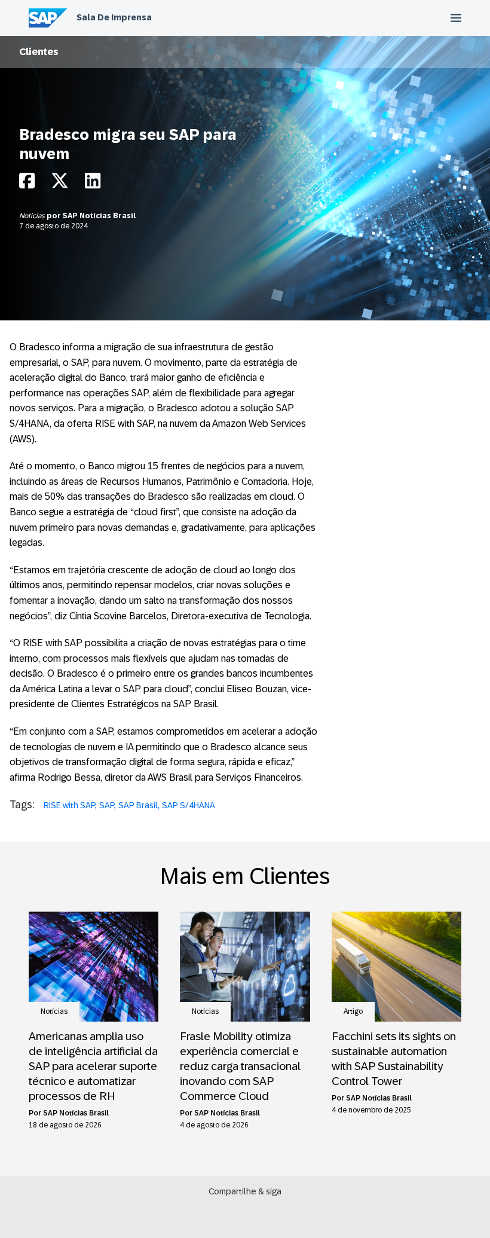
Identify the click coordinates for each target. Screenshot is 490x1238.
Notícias (33, 216)
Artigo (353, 1011)
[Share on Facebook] (27, 184)
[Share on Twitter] (60, 184)
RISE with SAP (69, 805)
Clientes (39, 52)
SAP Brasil (138, 805)
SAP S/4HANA (188, 805)
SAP (106, 805)
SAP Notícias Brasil (99, 216)
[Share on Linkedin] (92, 184)
